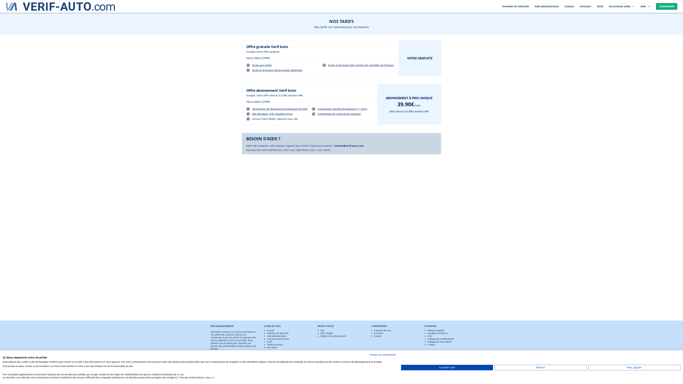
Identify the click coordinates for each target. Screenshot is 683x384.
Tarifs (269, 341)
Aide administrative (276, 336)
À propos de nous (382, 330)
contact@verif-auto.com (349, 145)
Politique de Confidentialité (440, 338)
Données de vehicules (278, 333)
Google (180, 374)
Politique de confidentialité (383, 354)
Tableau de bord (275, 344)
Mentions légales (435, 330)
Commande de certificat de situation (339, 114)
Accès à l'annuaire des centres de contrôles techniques (361, 65)
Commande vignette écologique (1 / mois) (342, 109)
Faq (322, 330)
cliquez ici (209, 377)
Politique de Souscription (439, 341)
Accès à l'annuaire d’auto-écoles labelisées (277, 70)
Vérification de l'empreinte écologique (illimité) (280, 109)
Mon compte (327, 333)
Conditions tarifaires (437, 333)
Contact (378, 336)
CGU (429, 336)
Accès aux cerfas (262, 65)
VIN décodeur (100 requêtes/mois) (272, 114)
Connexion (666, 6)
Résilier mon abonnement (333, 336)
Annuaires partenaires (278, 338)
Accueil (270, 330)
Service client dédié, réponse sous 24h (275, 119)
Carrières (378, 333)
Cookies (431, 344)
